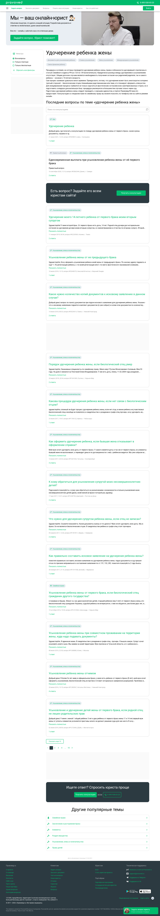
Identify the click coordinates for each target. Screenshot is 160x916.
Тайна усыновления (106, 60)
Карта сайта (144, 898)
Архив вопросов (12, 889)
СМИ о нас (9, 881)
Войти (148, 8)
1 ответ (52, 141)
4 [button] (61, 748)
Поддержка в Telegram (137, 877)
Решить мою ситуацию (61, 8)
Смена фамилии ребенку (56, 64)
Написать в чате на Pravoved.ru (140, 870)
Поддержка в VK (135, 881)
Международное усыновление (128, 60)
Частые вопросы (57, 875)
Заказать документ (32, 8)
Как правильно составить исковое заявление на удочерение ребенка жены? (96, 555)
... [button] (65, 748)
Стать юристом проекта (103, 872)
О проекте (9, 870)
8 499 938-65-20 (147, 2)
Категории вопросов (13, 892)
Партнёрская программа (104, 882)
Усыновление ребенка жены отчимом (72, 673)
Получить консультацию (131, 193)
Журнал (53, 887)
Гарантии (54, 884)
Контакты (9, 878)
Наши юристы (77, 8)
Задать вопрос (16, 8)
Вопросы (46, 8)
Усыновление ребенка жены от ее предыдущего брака (82, 257)
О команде (10, 872)
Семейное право (58, 586)
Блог (97, 870)
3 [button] (58, 748)
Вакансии (9, 875)
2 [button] (54, 748)
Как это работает (92, 8)
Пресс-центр (10, 884)
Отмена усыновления (87, 60)
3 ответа (52, 463)
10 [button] (69, 748)
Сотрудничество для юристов (105, 885)
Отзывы (53, 881)
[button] (72, 748)
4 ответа (52, 691)
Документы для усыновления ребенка (61, 60)
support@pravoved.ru (136, 873)
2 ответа (52, 238)
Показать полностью (57, 231)
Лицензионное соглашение (128, 898)
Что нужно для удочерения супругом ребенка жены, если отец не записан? (95, 518)
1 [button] (51, 748)
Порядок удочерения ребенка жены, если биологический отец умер (90, 364)
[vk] (152, 898)
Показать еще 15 (55, 741)
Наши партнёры (11, 887)
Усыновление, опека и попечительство (86, 153)
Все (54, 119)
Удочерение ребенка (61, 126)
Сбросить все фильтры (25, 70)
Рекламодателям (101, 888)
